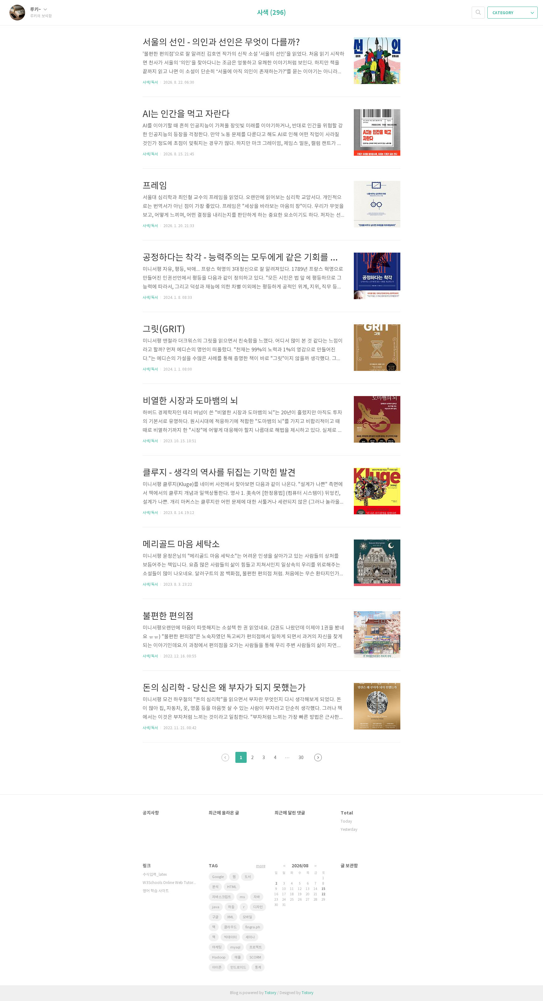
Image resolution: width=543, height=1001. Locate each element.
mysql (235, 947)
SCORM (255, 957)
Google (218, 877)
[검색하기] (478, 12)
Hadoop (219, 957)
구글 (215, 917)
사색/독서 (150, 83)
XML (230, 917)
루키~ (36, 9)
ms (242, 897)
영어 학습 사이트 (156, 891)
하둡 (231, 907)
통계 (258, 967)
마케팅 (217, 947)
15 (323, 889)
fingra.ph (252, 927)
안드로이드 (238, 967)
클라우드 (230, 927)
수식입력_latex (155, 875)
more (260, 866)
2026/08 (300, 866)
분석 (215, 887)
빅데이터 (230, 937)
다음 (318, 757)
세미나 (250, 937)
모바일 (247, 917)
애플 (237, 957)
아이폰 (217, 967)
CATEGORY (503, 13)
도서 (247, 877)
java (215, 907)
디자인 (258, 907)
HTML (232, 887)
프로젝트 (255, 947)
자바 (257, 897)
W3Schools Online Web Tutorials (169, 883)
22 (323, 894)
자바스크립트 (221, 897)
